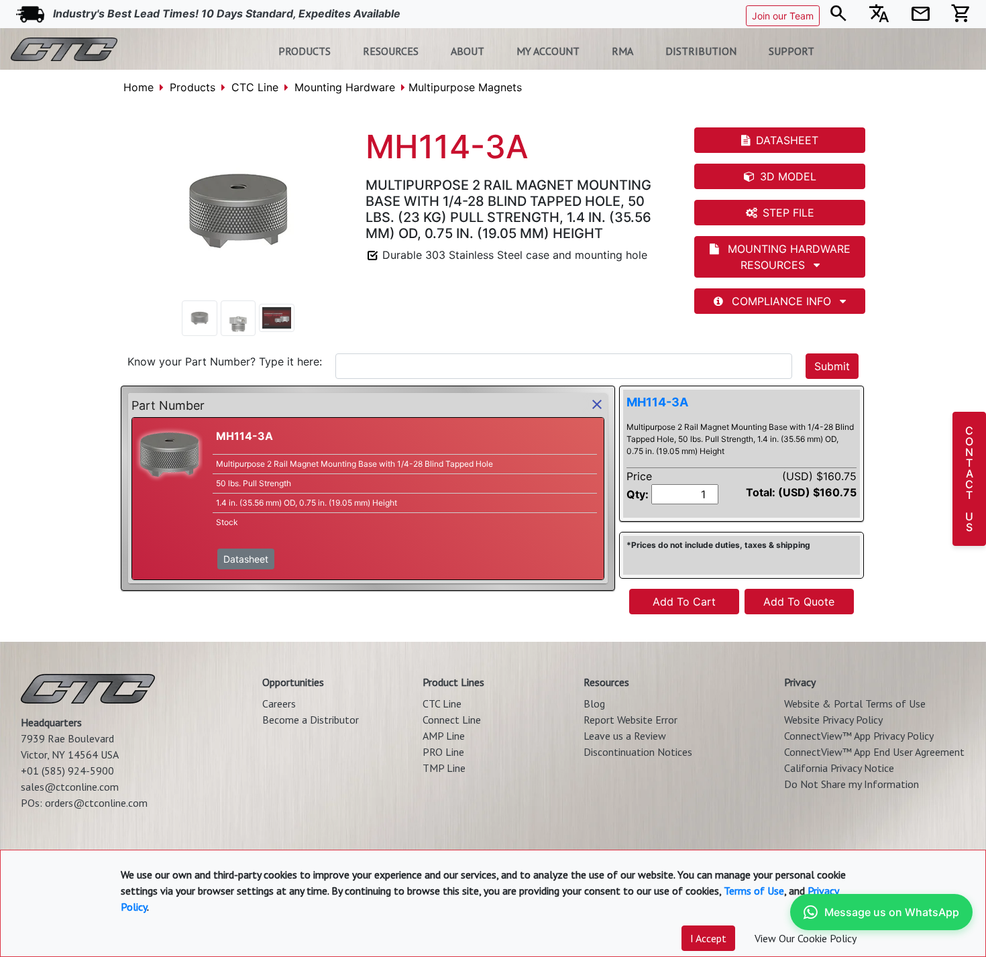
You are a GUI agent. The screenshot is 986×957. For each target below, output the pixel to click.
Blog (594, 703)
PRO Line (443, 751)
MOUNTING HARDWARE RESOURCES (787, 257)
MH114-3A (657, 402)
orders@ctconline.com (96, 802)
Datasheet (245, 559)
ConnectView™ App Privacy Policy (859, 735)
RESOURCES (391, 51)
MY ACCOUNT (548, 51)
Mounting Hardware (344, 87)
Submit (832, 366)
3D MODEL (788, 176)
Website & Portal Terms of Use (855, 703)
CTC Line (254, 87)
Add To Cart (684, 601)
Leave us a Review (625, 735)
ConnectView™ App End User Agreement (874, 751)
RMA (622, 51)
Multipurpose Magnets (465, 87)
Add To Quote (798, 601)
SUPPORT (791, 51)
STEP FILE (788, 212)
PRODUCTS (304, 51)
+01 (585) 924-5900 (67, 770)
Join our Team (783, 15)
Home (138, 87)
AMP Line (444, 735)
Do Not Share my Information (851, 784)
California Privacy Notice (839, 768)
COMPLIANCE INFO (781, 301)
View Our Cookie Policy (806, 938)
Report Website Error (630, 719)
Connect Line (452, 719)
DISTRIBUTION (700, 51)
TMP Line (444, 768)
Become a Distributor (310, 719)
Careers (279, 703)
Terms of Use (754, 890)
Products (192, 87)
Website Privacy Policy (833, 719)
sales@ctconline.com (70, 786)
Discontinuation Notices (638, 751)
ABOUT (467, 51)
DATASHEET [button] (787, 140)
